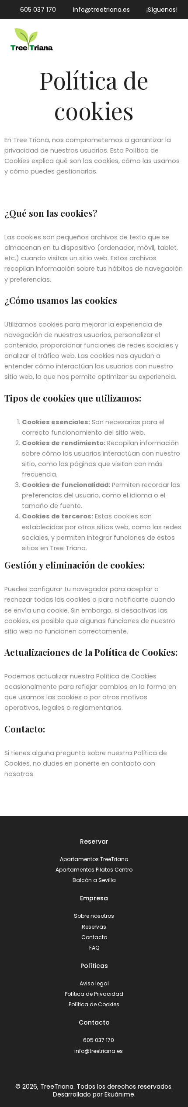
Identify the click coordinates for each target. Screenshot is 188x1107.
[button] (177, 40)
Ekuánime (119, 1094)
